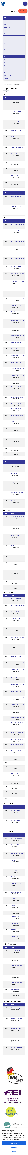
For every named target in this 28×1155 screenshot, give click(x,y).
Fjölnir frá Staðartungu (17, 147)
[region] (14, 1141)
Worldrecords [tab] (7, 75)
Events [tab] (6, 24)
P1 (4, 43)
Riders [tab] (5, 17)
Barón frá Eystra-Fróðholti (18, 101)
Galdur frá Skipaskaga (16, 838)
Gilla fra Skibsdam (15, 870)
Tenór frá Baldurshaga (17, 386)
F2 (4, 40)
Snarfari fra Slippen (16, 810)
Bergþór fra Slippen (16, 482)
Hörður (13, 898)
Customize (14, 1147)
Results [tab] (6, 91)
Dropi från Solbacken (16, 196)
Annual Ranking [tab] (8, 27)
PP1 (5, 53)
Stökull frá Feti (15, 175)
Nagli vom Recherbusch (17, 465)
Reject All (14, 1151)
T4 (4, 66)
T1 (4, 56)
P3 (4, 49)
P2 (4, 46)
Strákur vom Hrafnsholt (17, 130)
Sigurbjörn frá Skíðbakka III (18, 860)
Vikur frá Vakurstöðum (17, 492)
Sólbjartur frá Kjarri (16, 111)
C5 (4, 33)
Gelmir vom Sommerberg (17, 273)
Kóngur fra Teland (15, 473)
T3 (4, 62)
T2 (4, 59)
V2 (4, 72)
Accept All (14, 1143)
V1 (4, 69)
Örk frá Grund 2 (15, 912)
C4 (4, 30)
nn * (12, 162)
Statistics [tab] (6, 78)
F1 (4, 37)
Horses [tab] (6, 21)
